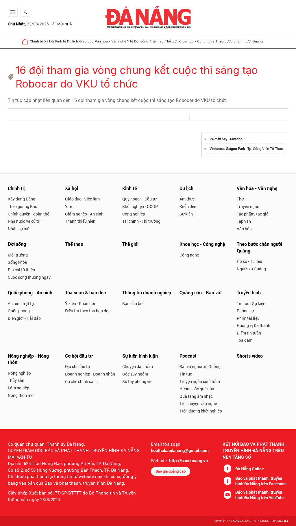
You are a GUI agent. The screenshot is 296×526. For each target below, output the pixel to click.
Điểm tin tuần (249, 333)
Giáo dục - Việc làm (82, 199)
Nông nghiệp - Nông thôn (28, 359)
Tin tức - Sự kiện (251, 303)
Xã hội (49, 41)
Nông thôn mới (21, 395)
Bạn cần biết (133, 303)
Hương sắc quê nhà (197, 388)
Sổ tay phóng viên (138, 381)
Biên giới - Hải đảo (24, 318)
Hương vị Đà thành (253, 325)
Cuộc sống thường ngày (29, 277)
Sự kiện (186, 214)
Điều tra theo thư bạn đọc (87, 310)
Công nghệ (189, 255)
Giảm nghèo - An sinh (84, 214)
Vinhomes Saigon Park (227, 148)
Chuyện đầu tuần (137, 366)
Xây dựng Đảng (21, 199)
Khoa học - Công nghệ (196, 41)
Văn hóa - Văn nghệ (110, 41)
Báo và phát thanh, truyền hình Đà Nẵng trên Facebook (261, 480)
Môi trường (18, 255)
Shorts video (250, 356)
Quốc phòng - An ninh (30, 292)
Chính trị (36, 41)
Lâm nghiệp (18, 388)
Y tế (130, 41)
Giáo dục (86, 41)
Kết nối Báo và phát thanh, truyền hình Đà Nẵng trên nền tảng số (254, 450)
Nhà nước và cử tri (24, 221)
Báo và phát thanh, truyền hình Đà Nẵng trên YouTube (259, 494)
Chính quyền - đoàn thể (28, 214)
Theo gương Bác (22, 206)
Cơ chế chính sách (81, 381)
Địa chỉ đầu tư (77, 366)
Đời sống (141, 41)
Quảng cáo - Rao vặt (201, 292)
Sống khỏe (17, 262)
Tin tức (186, 374)
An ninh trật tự (21, 303)
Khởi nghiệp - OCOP (140, 206)
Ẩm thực (187, 199)
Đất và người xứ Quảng (200, 366)
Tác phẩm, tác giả (253, 214)
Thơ (240, 199)
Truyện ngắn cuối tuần (200, 381)
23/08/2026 (28, 24)
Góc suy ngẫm (135, 374)
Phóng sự (245, 310)
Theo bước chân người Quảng (239, 41)
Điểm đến (188, 206)
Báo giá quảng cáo (171, 471)
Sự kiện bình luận (140, 356)
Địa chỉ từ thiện (21, 269)
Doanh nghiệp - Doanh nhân (90, 374)
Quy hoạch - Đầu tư (139, 199)
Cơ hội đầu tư (78, 356)
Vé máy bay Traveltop (226, 139)
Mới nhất (65, 24)
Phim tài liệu (248, 318)
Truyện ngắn (248, 206)
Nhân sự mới (19, 228)
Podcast (188, 356)
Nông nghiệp (19, 373)
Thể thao (156, 41)
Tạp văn (244, 221)
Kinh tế (60, 41)
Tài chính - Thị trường (141, 221)
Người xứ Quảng (251, 269)
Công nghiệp (133, 214)
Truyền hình (249, 292)
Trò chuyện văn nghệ (198, 403)
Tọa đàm (244, 340)
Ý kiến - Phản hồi (80, 303)
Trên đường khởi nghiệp (201, 411)
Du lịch (72, 41)
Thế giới (171, 41)
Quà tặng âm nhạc (196, 396)
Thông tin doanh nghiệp (146, 292)
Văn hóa (244, 228)
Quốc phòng (19, 310)
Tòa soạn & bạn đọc (85, 292)
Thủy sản (16, 380)
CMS (242, 521)
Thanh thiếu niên (80, 221)
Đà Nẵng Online (249, 468)
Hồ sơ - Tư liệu (249, 261)
